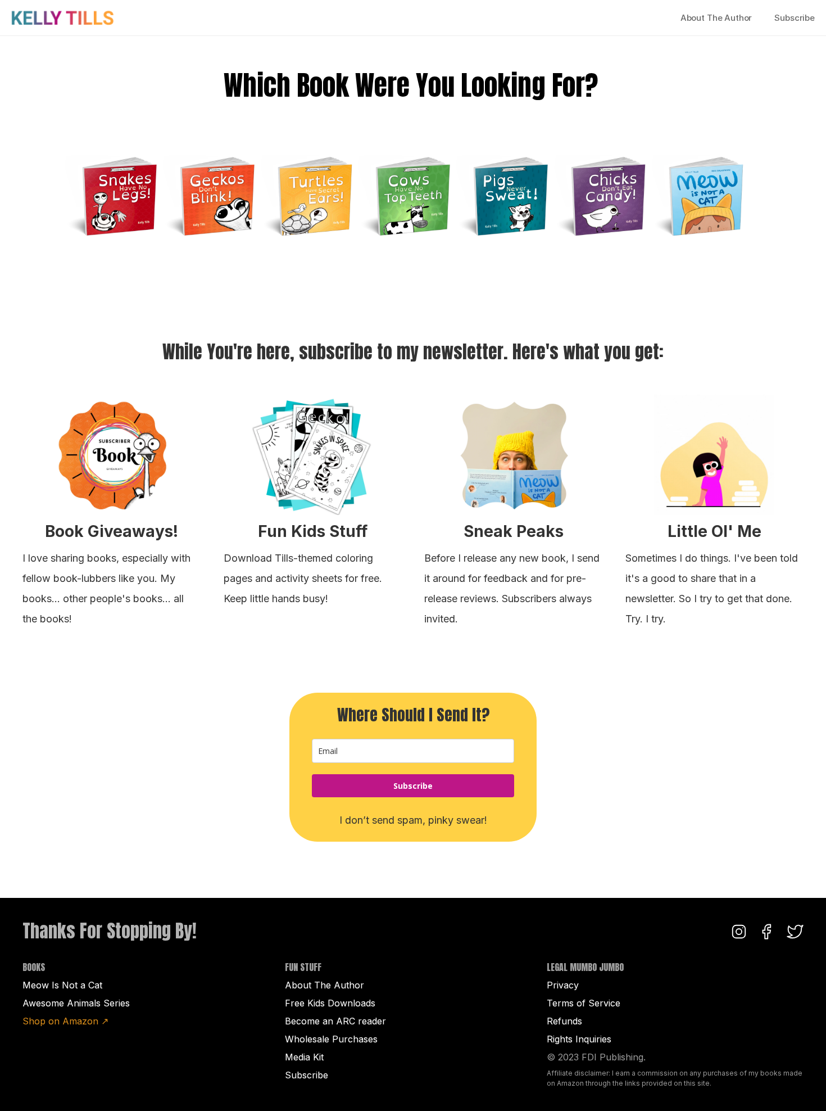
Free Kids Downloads (330, 1003)
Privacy (563, 985)
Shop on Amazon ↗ (65, 1021)
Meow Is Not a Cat (62, 985)
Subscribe (794, 17)
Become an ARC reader (335, 1021)
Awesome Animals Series (76, 1003)
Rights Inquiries (579, 1039)
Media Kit (304, 1057)
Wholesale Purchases (331, 1039)
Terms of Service (583, 1003)
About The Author (716, 17)
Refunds (564, 1021)
